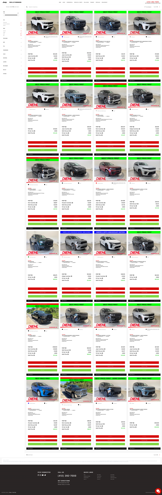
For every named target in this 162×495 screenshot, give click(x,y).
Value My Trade (42, 72)
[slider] (4, 15)
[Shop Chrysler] (5, 2)
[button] (58, 23)
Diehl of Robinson (30, 80)
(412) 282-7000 (153, 2)
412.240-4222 (55, 80)
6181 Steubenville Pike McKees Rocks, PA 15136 (152, 3)
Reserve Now (42, 76)
